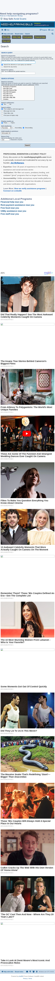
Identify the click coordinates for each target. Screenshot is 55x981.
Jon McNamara (17, 163)
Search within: (6, 107)
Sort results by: (6, 126)
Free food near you (10, 208)
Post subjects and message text (13, 109)
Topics (12, 123)
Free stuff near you (10, 214)
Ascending (18, 127)
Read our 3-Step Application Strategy (11, 15)
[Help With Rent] (18, 94)
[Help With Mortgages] (18, 92)
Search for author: (7, 70)
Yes (4, 104)
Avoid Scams (20, 19)
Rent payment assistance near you (17, 205)
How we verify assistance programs (29, 188)
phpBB (21, 976)
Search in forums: (7, 81)
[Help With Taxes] (18, 96)
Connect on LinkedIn (12, 191)
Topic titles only (8, 113)
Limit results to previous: (9, 131)
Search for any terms (10, 67)
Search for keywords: (8, 56)
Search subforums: (7, 102)
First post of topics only (10, 115)
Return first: (5, 136)
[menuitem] (6, 29)
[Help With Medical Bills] (18, 90)
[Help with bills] (27, 24)
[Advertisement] (20, 6)
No (10, 104)
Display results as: (7, 121)
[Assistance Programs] (18, 87)
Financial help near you (12, 202)
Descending (28, 127)
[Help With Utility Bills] (18, 97)
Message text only (9, 111)
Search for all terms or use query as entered (17, 64)
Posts (5, 123)
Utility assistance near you (13, 211)
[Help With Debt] (18, 88)
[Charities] (18, 99)
